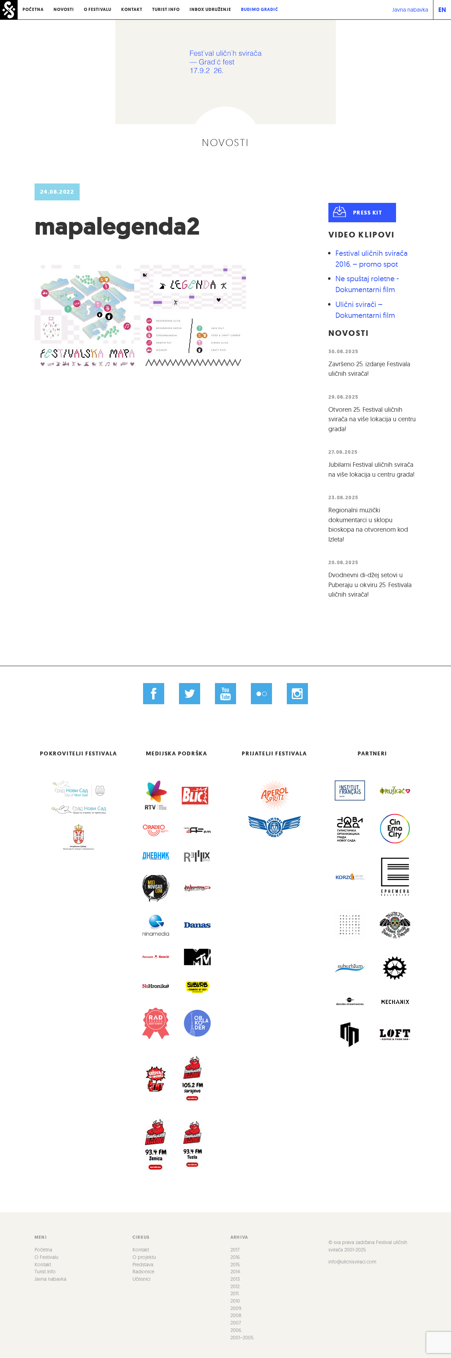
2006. (236, 1330)
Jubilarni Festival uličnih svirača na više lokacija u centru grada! (371, 469)
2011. (235, 1293)
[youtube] (226, 694)
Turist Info (166, 9)
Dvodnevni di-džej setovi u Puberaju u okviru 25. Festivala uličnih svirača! (370, 584)
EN (442, 9)
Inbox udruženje (210, 9)
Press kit (367, 212)
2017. (235, 1250)
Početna (33, 9)
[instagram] (297, 694)
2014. (235, 1271)
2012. (235, 1286)
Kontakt (131, 9)
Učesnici (141, 1279)
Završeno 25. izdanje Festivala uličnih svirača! (369, 369)
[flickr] (261, 694)
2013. (235, 1279)
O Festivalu (97, 9)
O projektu (144, 1257)
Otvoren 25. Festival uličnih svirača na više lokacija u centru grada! (372, 419)
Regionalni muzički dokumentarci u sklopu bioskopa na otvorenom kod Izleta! (368, 524)
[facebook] (154, 694)
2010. (235, 1301)
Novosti (64, 9)
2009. (236, 1308)
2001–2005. (242, 1337)
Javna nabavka (410, 9)
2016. (235, 1257)
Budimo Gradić (259, 9)
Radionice (143, 1271)
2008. (236, 1315)
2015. (235, 1264)
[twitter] (190, 694)
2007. (236, 1323)
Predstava (142, 1264)
